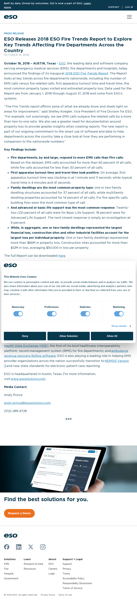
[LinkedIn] (18, 547)
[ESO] (10, 17)
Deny (25, 336)
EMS (6, 564)
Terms (66, 573)
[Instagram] (42, 547)
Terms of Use (65, 594)
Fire (6, 568)
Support (113, 7)
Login (51, 573)
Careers (52, 568)
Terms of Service (72, 588)
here (61, 255)
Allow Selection (68, 336)
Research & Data (33, 564)
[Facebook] (6, 547)
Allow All (112, 336)
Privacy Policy (48, 594)
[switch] (51, 313)
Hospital (8, 573)
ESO (62, 63)
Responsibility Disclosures (77, 583)
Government (11, 578)
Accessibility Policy (73, 578)
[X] (30, 547)
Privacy (67, 568)
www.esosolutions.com (27, 379)
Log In (129, 7)
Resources (30, 568)
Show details (119, 326)
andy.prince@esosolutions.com (27, 403)
